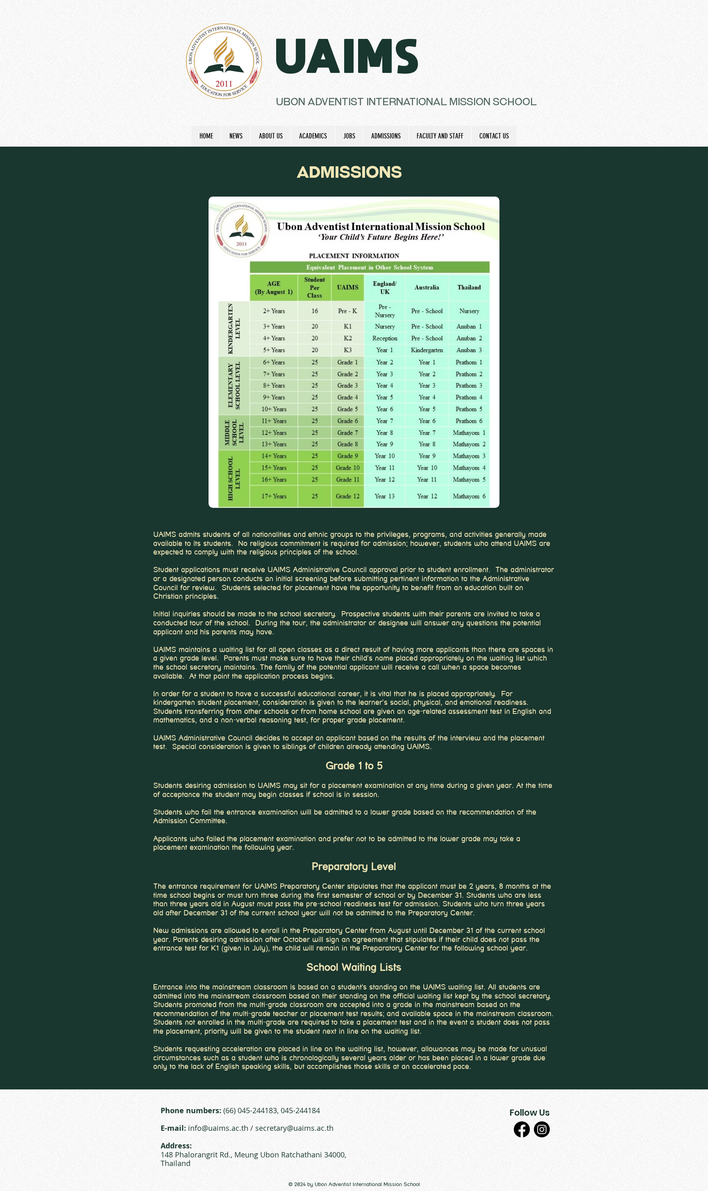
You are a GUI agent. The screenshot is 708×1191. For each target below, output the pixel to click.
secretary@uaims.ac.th (294, 1128)
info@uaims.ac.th (218, 1128)
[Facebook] (522, 1129)
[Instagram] (542, 1129)
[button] (270, 136)
